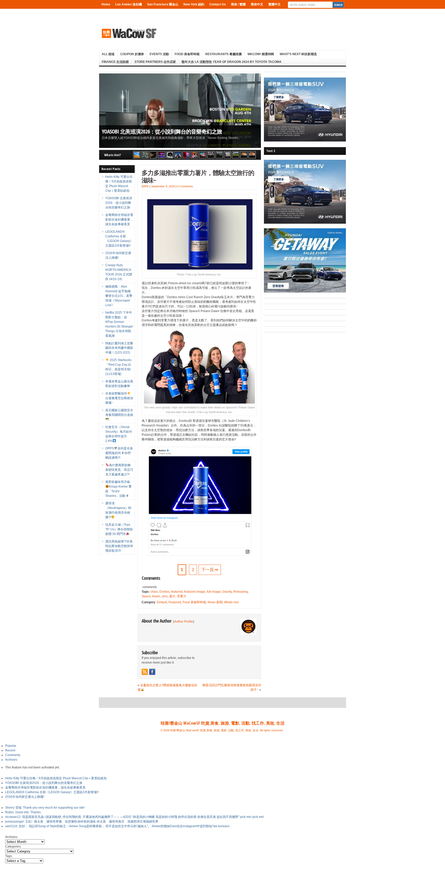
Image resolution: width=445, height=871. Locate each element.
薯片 (172, 596)
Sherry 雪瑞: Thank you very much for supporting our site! (45, 807)
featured (177, 591)
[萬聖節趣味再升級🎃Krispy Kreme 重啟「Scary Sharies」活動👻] (252, 154)
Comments (12, 755)
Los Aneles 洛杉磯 (128, 4)
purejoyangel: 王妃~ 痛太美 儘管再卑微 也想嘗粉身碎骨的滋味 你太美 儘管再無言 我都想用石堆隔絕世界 (81, 821)
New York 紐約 (193, 4)
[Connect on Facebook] (152, 672)
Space (146, 596)
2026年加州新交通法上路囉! (24, 797)
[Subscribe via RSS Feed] (145, 672)
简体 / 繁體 (238, 4)
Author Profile (183, 621)
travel (156, 596)
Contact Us (217, 4)
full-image (214, 591)
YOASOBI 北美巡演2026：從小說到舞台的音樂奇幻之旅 (162, 131)
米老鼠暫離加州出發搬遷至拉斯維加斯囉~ (119, 398)
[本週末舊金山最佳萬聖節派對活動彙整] (202, 154)
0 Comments (185, 186)
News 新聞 (215, 602)
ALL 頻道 (108, 54)
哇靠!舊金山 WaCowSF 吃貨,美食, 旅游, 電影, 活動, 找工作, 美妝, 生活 (223, 723)
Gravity (227, 591)
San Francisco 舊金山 (162, 4)
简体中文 (257, 4)
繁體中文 (274, 4)
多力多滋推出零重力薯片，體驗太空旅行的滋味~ (198, 176)
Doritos (164, 591)
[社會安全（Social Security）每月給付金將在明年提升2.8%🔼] (227, 154)
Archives (11, 759)
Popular (10, 746)
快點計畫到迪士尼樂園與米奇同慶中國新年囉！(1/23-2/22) (119, 347)
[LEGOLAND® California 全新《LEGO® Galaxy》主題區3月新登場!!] (161, 154)
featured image (194, 591)
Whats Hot (231, 602)
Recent (10, 750)
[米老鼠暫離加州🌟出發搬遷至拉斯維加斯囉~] (211, 154)
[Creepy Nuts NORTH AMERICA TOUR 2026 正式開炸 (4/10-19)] (169, 154)
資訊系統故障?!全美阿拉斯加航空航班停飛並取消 (119, 546)
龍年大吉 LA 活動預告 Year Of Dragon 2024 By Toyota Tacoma (231, 62)
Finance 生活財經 (115, 62)
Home (105, 4)
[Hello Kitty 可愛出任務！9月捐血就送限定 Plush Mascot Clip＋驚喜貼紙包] (136, 154)
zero (164, 596)
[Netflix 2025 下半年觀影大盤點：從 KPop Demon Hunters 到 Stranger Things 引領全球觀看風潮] (186, 154)
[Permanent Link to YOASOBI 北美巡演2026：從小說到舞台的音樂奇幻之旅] (180, 110)
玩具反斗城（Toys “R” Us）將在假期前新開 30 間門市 (119, 529)
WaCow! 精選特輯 (260, 54)
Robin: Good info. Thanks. (23, 812)
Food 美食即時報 (187, 54)
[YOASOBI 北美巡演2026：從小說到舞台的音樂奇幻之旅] (145, 154)
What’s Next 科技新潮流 (298, 54)
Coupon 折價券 (132, 54)
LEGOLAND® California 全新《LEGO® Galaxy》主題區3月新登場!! (51, 792)
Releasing (240, 591)
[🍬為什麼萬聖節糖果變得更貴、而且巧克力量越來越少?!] (243, 154)
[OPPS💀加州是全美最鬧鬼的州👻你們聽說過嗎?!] (235, 154)
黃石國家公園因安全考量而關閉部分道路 (119, 412)
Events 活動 (159, 54)
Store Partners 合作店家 (155, 62)
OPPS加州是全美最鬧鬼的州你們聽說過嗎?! (119, 453)
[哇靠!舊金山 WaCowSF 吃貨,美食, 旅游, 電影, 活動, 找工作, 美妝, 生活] (129, 33)
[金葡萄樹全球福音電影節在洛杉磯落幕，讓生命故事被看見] (153, 154)
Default (162, 602)
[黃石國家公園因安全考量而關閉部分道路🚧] (219, 154)
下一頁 (209, 569)
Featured (174, 602)
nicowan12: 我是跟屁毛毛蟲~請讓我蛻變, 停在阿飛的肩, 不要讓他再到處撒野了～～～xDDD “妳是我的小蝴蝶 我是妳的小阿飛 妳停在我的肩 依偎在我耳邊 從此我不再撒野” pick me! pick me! (134, 817)
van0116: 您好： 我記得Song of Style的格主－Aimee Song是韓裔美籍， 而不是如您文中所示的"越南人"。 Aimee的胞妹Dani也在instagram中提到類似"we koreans (117, 826)
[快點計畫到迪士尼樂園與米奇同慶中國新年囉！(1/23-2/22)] (194, 154)
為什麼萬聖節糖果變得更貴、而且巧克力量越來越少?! (119, 469)
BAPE (145, 186)
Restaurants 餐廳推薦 (223, 54)
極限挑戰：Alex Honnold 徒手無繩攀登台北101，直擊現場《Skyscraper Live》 (118, 296)
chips (154, 591)
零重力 (181, 596)
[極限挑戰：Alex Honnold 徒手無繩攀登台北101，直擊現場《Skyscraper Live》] (178, 154)
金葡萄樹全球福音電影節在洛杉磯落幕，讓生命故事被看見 (119, 219)
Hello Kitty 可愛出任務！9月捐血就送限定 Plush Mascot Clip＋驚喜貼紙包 (56, 778)
